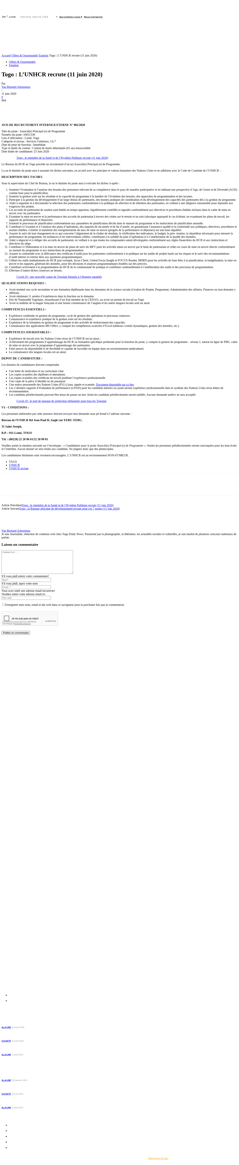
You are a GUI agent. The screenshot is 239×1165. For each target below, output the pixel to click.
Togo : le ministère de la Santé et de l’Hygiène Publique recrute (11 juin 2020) (62, 157)
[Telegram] (48, 106)
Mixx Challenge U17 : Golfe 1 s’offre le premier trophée (31, 1021)
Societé (6, 1040)
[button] (58, 51)
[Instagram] (113, 17)
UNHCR (14, 465)
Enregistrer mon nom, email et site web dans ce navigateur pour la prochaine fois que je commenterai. (65, 604)
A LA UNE (6, 1027)
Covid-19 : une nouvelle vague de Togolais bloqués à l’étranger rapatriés (59, 276)
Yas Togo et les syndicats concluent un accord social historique (32, 1048)
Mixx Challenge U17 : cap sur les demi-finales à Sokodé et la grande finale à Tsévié (32, 1034)
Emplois (43, 55)
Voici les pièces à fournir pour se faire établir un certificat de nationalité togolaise (33, 1074)
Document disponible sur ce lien (115, 384)
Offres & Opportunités (24, 55)
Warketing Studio (158, 1158)
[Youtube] (122, 17)
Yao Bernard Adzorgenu (15, 86)
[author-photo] (10, 527)
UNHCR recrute (19, 468)
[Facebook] (108, 17)
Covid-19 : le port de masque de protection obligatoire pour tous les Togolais (61, 401)
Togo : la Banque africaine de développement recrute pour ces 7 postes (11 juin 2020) (69, 508)
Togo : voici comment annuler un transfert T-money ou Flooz (31, 1101)
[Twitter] (117, 17)
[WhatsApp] (34, 106)
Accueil (6, 55)
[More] (61, 106)
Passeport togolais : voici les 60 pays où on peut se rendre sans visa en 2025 (34, 1087)
